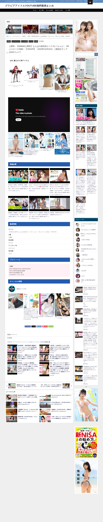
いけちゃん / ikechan (87, 265)
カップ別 (68, 10)
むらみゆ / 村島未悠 (87, 244)
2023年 (42, 41)
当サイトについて (93, 1)
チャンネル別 (49, 10)
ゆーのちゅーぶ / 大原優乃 (89, 229)
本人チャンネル (59, 10)
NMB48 (8, 41)
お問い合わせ (79, 1)
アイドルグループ (16, 41)
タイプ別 (41, 10)
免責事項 (86, 1)
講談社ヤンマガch (21, 288)
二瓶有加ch (85, 254)
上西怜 (36, 41)
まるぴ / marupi (86, 239)
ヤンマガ (31, 41)
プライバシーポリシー (70, 1)
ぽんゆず (84, 270)
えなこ (83, 275)
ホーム (62, 1)
